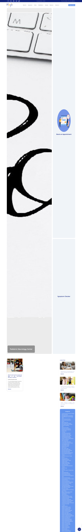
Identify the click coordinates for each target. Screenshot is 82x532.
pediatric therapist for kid (66, 524)
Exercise (63, 457)
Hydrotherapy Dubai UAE (66, 473)
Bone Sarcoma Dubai (65, 427)
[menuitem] (24, 5)
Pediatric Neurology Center (66, 513)
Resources (51, 5)
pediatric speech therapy (66, 522)
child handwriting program (66, 433)
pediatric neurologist (65, 512)
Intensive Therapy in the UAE (66, 483)
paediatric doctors (65, 506)
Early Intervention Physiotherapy (67, 452)
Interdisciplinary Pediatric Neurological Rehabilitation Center (67, 486)
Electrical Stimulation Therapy (67, 456)
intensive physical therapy (66, 474)
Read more (9, 389)
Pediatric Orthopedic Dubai (66, 516)
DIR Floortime (64, 447)
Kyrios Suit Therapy (65, 488)
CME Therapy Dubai (65, 440)
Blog (62, 426)
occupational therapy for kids (66, 501)
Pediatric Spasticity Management (67, 521)
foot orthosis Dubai (65, 464)
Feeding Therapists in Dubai (66, 460)
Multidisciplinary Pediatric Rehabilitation (66, 493)
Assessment (30, 5)
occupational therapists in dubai (67, 497)
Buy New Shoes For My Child (66, 429)
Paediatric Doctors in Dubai (66, 507)
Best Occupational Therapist (66, 423)
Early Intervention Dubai (66, 451)
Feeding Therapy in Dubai (66, 463)
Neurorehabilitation (65, 495)
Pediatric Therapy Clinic (66, 526)
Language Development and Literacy (68, 489)
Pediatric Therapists (65, 525)
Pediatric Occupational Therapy (67, 514)
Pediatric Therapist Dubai (66, 523)
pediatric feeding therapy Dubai (67, 510)
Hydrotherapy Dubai (65, 472)
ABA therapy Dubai (65, 414)
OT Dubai (63, 505)
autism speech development (66, 420)
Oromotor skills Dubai (65, 503)
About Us (24, 5)
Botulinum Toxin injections (66, 428)
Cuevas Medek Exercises (65, 444)
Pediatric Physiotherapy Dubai (67, 519)
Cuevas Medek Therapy (65, 445)
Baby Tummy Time (65, 422)
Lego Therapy (64, 490)
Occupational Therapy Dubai (66, 499)
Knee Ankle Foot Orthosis (66, 487)
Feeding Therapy (64, 461)
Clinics (35, 5)
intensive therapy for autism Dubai (67, 482)
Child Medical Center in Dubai (66, 435)
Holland (63, 469)
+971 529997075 (72, 1)
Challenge (63, 432)
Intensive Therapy (65, 479)
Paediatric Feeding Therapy (66, 508)
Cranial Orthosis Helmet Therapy (67, 443)
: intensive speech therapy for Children (68, 413)
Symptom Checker (71, 5)
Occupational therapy (65, 498)
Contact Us (57, 5)
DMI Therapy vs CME (65, 448)
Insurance (46, 5)
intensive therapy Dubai (66, 481)
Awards (63, 421)
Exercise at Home (64, 458)
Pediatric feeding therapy (66, 509)
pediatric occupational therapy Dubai (68, 515)
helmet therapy (64, 468)
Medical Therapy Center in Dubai (67, 491)
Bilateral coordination (65, 425)
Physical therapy (64, 528)
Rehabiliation (40, 5)
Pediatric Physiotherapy (66, 518)
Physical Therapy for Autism (66, 531)
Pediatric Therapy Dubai (66, 527)
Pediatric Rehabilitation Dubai (67, 520)
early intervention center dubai (67, 450)
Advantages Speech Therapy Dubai (67, 415)
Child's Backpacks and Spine (66, 437)
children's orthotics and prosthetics (68, 438)
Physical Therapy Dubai (65, 530)
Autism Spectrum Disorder (66, 419)
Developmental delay (65, 446)
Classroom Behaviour (65, 439)
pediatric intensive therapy (66, 511)
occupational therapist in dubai (67, 496)
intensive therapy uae (65, 484)
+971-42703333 (65, 1)
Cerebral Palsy (64, 431)
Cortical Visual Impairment (66, 441)
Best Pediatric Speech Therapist (67, 424)
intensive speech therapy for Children (68, 478)
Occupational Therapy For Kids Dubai (68, 502)
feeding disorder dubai (65, 459)
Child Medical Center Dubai (66, 434)
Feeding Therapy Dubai (65, 462)
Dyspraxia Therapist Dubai (66, 449)
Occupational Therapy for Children (67, 500)
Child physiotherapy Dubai (66, 436)
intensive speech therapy (66, 477)
